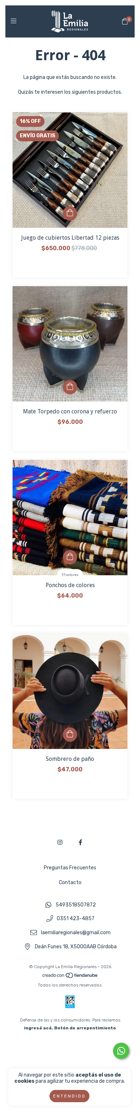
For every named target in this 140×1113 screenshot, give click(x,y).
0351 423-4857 (75, 919)
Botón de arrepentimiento (85, 1027)
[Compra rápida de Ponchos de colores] (70, 557)
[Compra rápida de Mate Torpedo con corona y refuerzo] (70, 387)
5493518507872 (76, 905)
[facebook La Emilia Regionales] (80, 842)
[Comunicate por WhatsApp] (121, 1051)
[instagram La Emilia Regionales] (60, 842)
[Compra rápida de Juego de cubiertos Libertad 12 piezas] (70, 213)
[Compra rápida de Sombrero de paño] (70, 734)
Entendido (69, 1096)
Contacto (70, 882)
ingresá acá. (38, 1027)
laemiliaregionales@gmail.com (76, 933)
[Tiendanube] (70, 977)
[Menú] (15, 21)
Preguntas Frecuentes (70, 868)
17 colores (70, 575)
